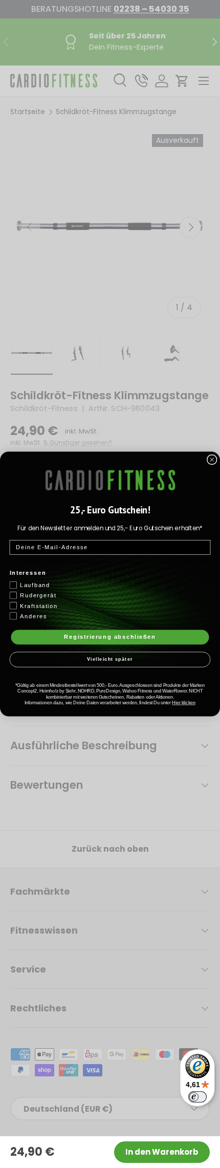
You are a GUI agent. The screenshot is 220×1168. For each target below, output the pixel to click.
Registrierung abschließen (110, 637)
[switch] (197, 1096)
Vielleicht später (110, 659)
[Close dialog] (212, 460)
